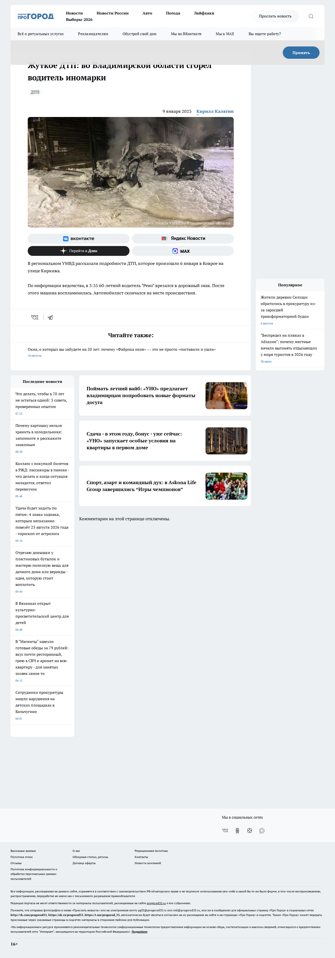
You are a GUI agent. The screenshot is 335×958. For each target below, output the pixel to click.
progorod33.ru (156, 903)
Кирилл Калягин (215, 111)
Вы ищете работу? (265, 33)
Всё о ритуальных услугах (41, 33)
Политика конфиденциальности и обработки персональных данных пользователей (34, 873)
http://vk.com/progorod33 (29, 915)
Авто (147, 13)
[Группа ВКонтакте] (78, 239)
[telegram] (52, 317)
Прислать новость (275, 16)
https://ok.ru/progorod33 (65, 915)
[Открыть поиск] (311, 16)
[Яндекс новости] (183, 239)
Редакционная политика (151, 851)
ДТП (35, 92)
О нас (76, 851)
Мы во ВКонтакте (186, 33)
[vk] (35, 317)
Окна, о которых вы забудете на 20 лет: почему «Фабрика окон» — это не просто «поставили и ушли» (122, 352)
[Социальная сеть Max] (183, 251)
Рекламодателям (93, 33)
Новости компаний (148, 863)
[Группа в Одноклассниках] (237, 831)
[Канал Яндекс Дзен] (78, 251)
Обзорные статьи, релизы (90, 857)
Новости (74, 13)
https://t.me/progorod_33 (102, 915)
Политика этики (22, 857)
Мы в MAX (225, 33)
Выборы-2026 (79, 19)
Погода (173, 13)
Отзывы (16, 863)
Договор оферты (84, 863)
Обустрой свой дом (140, 33)
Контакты (141, 857)
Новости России (113, 13)
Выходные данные (23, 851)
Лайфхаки (204, 13)
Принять (301, 52)
